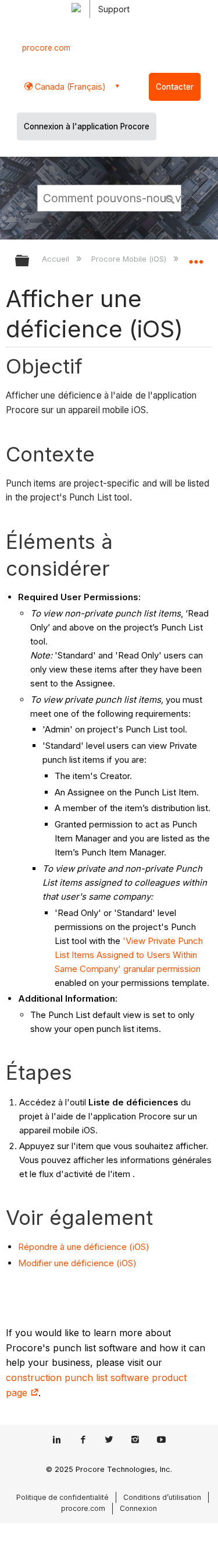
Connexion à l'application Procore (86, 126)
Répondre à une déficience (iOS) (83, 1246)
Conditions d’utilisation (162, 1497)
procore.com (46, 47)
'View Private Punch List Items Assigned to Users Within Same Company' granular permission (129, 954)
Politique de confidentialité (62, 1497)
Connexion (138, 1508)
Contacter (175, 86)
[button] (170, 197)
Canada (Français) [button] (69, 86)
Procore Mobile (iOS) (129, 258)
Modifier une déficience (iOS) (77, 1263)
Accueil (57, 258)
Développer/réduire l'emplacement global (196, 257)
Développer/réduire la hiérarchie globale (29, 261)
